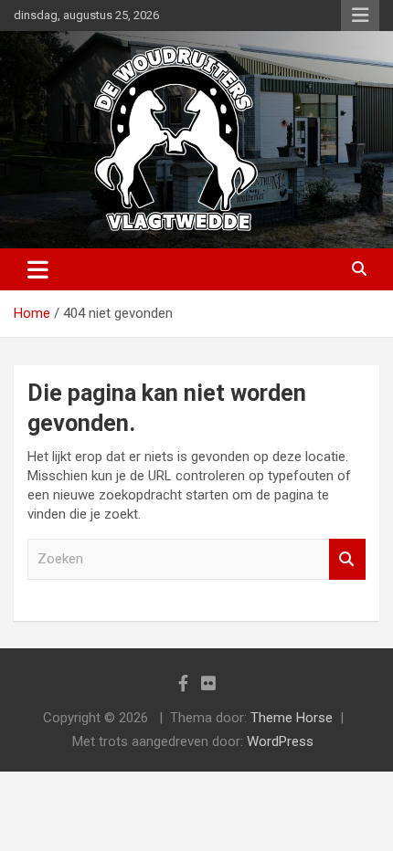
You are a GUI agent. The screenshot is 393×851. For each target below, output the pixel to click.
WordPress (280, 741)
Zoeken (347, 559)
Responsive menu (360, 15)
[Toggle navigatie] (38, 269)
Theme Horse (291, 717)
